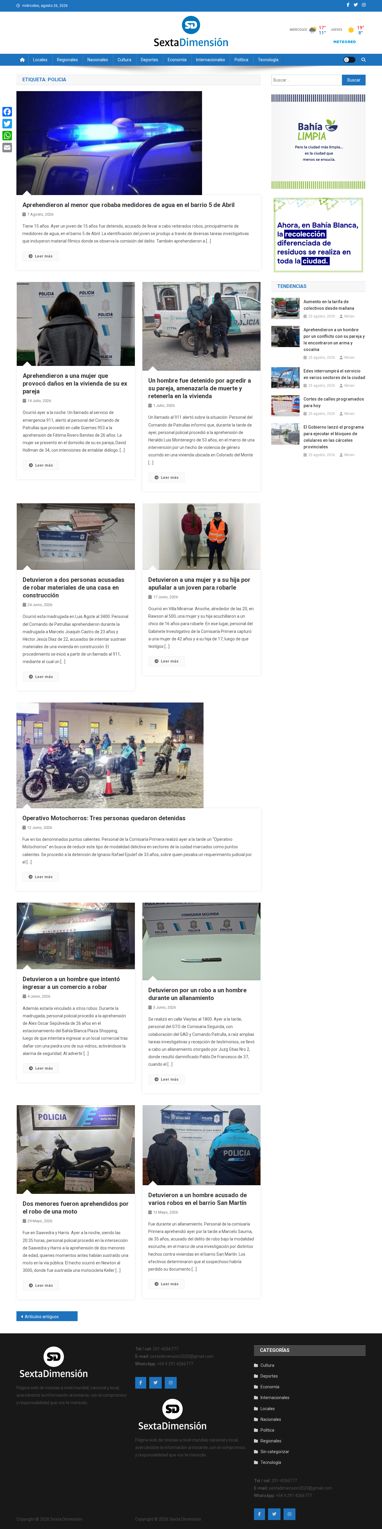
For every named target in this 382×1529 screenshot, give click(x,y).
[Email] (7, 148)
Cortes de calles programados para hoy (334, 402)
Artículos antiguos (42, 1316)
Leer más (44, 256)
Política (241, 59)
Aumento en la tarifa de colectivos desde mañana (329, 305)
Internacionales (210, 59)
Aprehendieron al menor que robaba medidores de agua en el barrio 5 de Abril (128, 204)
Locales (40, 59)
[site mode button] (349, 60)
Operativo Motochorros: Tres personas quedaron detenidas (104, 818)
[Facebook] (7, 112)
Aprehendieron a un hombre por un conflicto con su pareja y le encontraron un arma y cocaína (334, 339)
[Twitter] (7, 124)
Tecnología (268, 59)
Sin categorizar (275, 1451)
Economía (177, 59)
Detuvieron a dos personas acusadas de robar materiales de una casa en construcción (73, 587)
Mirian (349, 316)
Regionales (67, 59)
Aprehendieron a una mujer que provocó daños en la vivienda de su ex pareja (75, 383)
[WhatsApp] (7, 136)
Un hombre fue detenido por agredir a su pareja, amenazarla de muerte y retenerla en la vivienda (199, 388)
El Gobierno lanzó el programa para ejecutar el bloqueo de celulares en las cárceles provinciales (334, 437)
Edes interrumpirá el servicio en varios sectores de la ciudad (334, 374)
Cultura (124, 59)
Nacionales (97, 59)
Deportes (149, 59)
